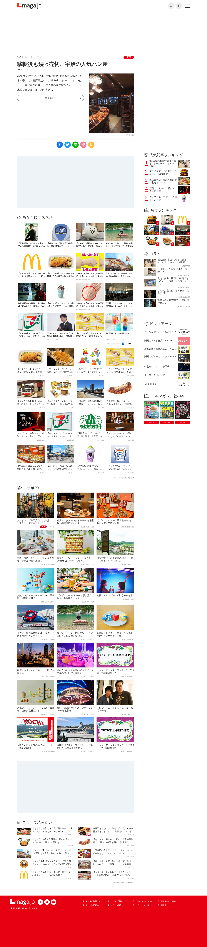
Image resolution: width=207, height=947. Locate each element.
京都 (129, 57)
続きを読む (50, 98)
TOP (19, 57)
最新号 (151, 422)
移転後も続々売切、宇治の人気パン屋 (62, 64)
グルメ (39, 57)
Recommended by (114, 344)
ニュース (28, 57)
